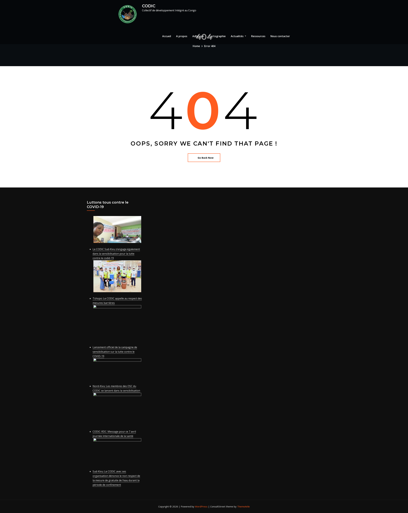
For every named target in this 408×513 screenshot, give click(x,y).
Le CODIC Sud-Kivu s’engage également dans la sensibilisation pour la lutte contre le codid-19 (116, 253)
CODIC (148, 5)
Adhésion (198, 36)
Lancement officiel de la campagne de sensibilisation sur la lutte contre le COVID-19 (115, 351)
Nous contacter (280, 36)
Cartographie (217, 36)
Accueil (166, 36)
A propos (181, 36)
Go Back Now (206, 157)
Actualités (237, 36)
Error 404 (209, 46)
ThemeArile (243, 506)
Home (196, 46)
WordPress (201, 506)
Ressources (258, 36)
